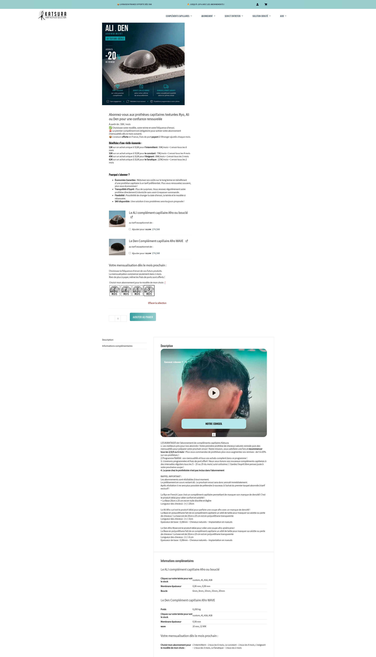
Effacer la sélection (157, 303)
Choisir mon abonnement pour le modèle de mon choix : (137, 282)
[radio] (115, 290)
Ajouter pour (146, 229)
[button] (117, 219)
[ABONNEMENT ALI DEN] (143, 64)
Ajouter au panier (143, 317)
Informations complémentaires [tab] (117, 345)
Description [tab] (107, 339)
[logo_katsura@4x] (52, 11)
